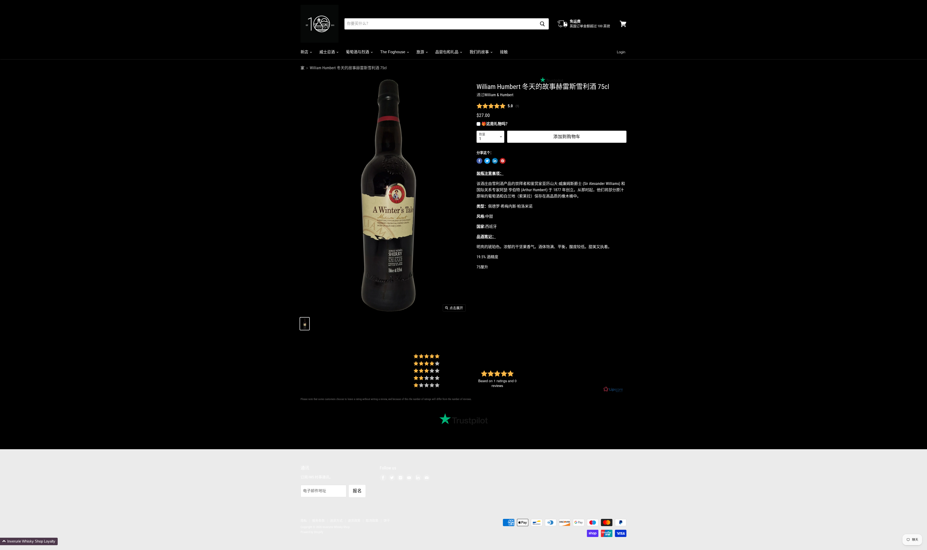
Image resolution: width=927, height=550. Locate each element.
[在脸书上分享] (479, 161)
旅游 (420, 52)
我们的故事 (480, 52)
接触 (504, 52)
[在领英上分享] (495, 161)
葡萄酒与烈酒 (358, 52)
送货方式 (336, 520)
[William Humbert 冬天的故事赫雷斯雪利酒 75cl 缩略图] (304, 324)
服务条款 (318, 520)
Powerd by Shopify (312, 532)
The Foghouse (393, 52)
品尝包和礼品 (447, 52)
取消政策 (372, 520)
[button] (29, 541)
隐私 (304, 520)
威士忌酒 (327, 52)
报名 (357, 491)
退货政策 (354, 520)
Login (621, 52)
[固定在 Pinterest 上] (503, 161)
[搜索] (542, 23)
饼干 (387, 520)
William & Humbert (498, 95)
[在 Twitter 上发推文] (487, 161)
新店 (305, 52)
